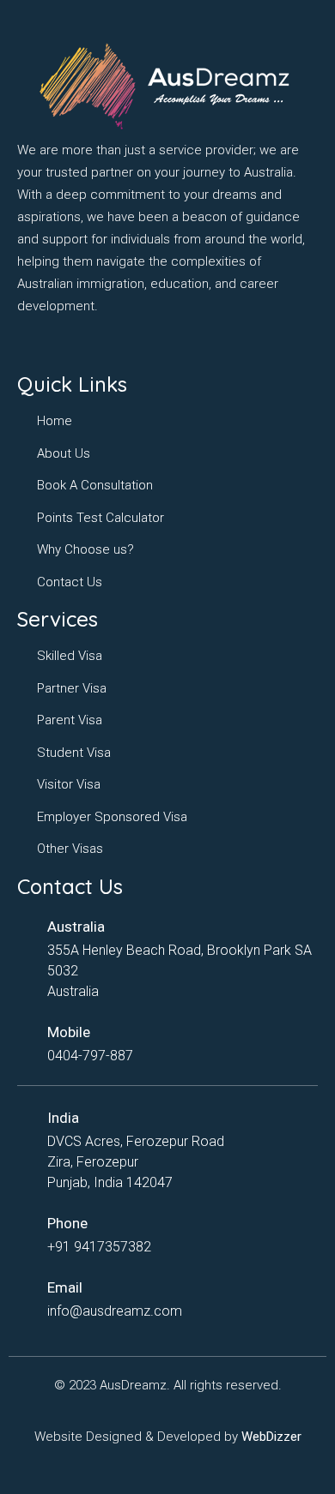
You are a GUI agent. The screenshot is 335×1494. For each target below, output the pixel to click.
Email (64, 1287)
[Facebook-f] (28, 345)
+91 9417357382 (99, 1247)
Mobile (68, 1032)
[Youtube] (135, 345)
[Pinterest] (161, 345)
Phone (67, 1223)
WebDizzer (271, 1436)
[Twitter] (81, 345)
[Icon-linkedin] (108, 345)
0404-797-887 (90, 1055)
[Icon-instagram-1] (55, 345)
